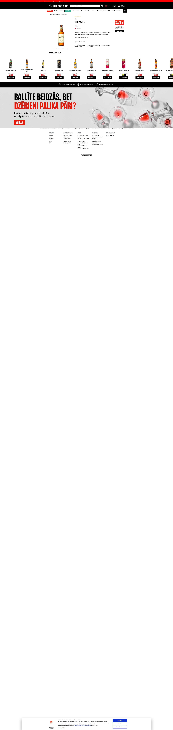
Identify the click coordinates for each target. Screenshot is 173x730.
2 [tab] (86, 80)
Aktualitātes (51, 139)
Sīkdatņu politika (95, 142)
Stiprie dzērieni (76, 10)
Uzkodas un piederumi (117, 10)
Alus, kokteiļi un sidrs (97, 10)
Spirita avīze (115, 6)
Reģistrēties (123, 6)
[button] (107, 6)
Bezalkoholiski (106, 10)
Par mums (51, 138)
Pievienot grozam (119, 31)
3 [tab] (88, 80)
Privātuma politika (95, 135)
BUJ (50, 142)
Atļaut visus (120, 720)
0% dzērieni (68, 10)
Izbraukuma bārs (67, 138)
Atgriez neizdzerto (67, 142)
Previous (2, 67)
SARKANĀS (49, 10)
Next (171, 67)
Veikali (50, 137)
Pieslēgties (122, 5)
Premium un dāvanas (59, 10)
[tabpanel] (11, 66)
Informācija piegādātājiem (97, 144)
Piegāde (51, 135)
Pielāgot (119, 723)
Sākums (52, 14)
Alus (66, 14)
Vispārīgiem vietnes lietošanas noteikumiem (82, 725)
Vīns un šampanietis (85, 10)
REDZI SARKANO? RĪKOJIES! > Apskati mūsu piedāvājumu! (17, 1)
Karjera (50, 141)
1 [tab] (84, 80)
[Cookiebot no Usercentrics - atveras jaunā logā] (51, 728)
